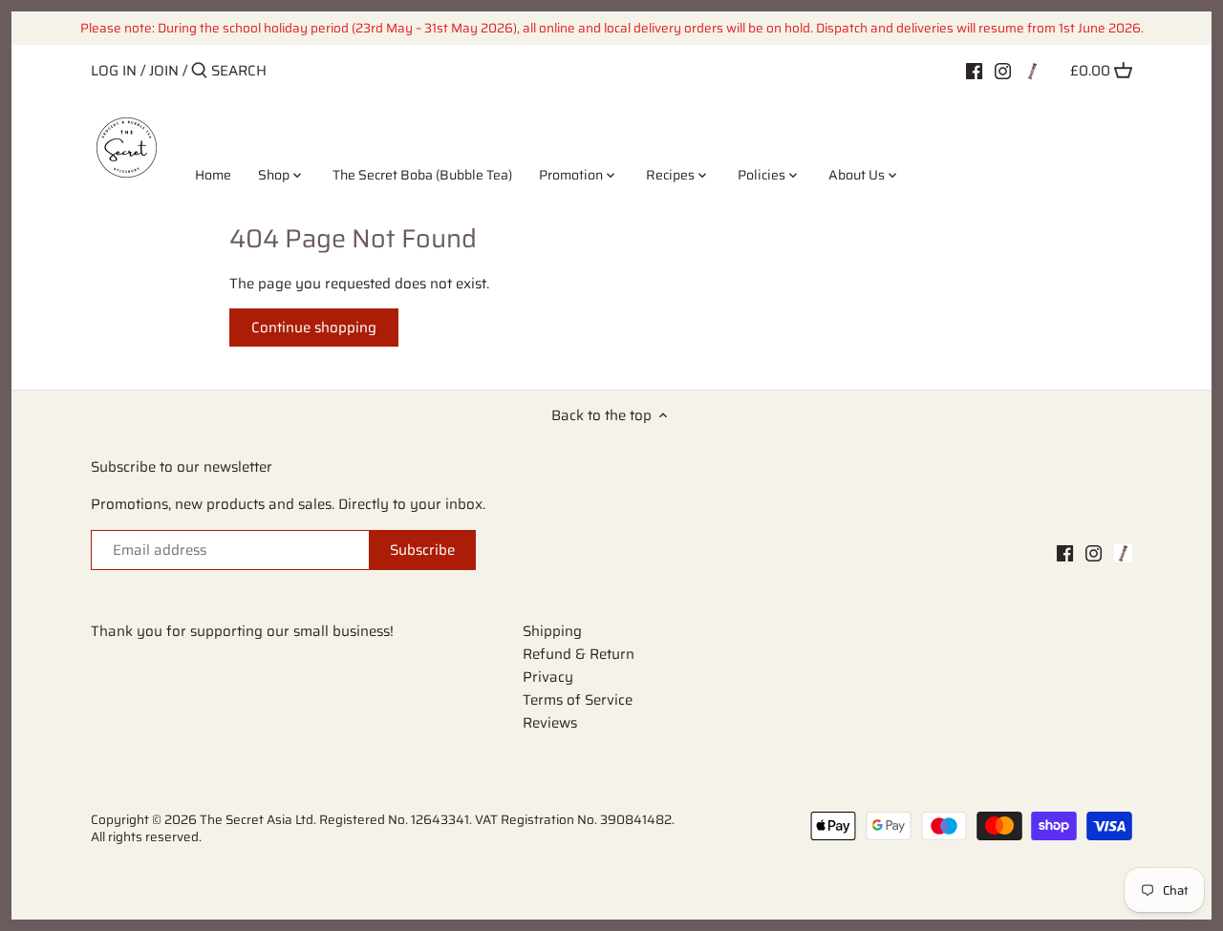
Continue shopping (313, 327)
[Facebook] (974, 70)
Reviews (550, 722)
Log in (114, 70)
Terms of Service (578, 699)
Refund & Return (578, 654)
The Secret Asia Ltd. (259, 820)
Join (164, 70)
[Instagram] (1003, 70)
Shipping (552, 631)
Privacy (548, 677)
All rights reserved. (146, 837)
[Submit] (199, 71)
